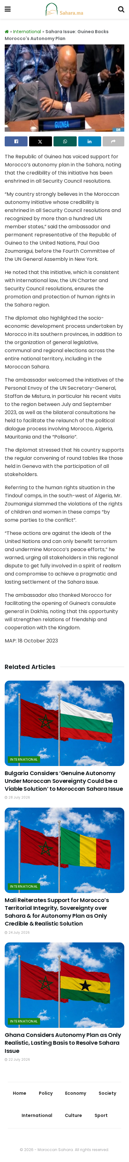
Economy (75, 1093)
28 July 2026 (19, 797)
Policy (46, 1093)
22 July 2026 (19, 1059)
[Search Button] (121, 9)
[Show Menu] (8, 9)
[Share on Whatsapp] (65, 141)
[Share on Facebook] (16, 141)
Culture (73, 1115)
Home (19, 1093)
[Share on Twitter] (40, 141)
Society (107, 1093)
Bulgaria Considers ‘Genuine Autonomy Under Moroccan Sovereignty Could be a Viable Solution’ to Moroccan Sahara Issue (64, 781)
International (27, 31)
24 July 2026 (19, 932)
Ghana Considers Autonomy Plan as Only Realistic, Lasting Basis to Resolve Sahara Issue (63, 1042)
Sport (101, 1115)
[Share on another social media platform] (113, 141)
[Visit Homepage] (64, 9)
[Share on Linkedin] (89, 141)
